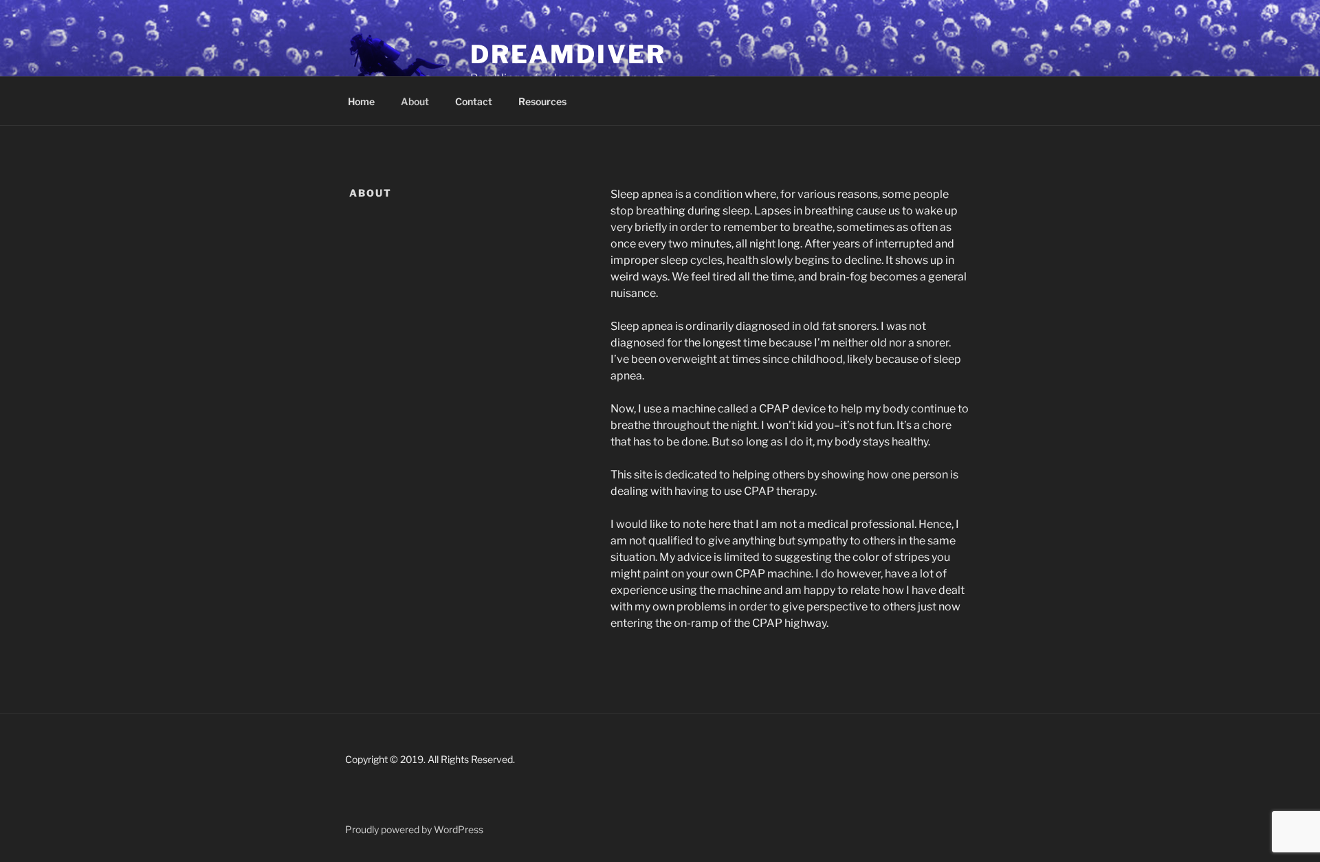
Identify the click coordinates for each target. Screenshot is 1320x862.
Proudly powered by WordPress (414, 829)
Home (361, 101)
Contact (473, 101)
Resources (542, 101)
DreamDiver (568, 54)
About (415, 101)
